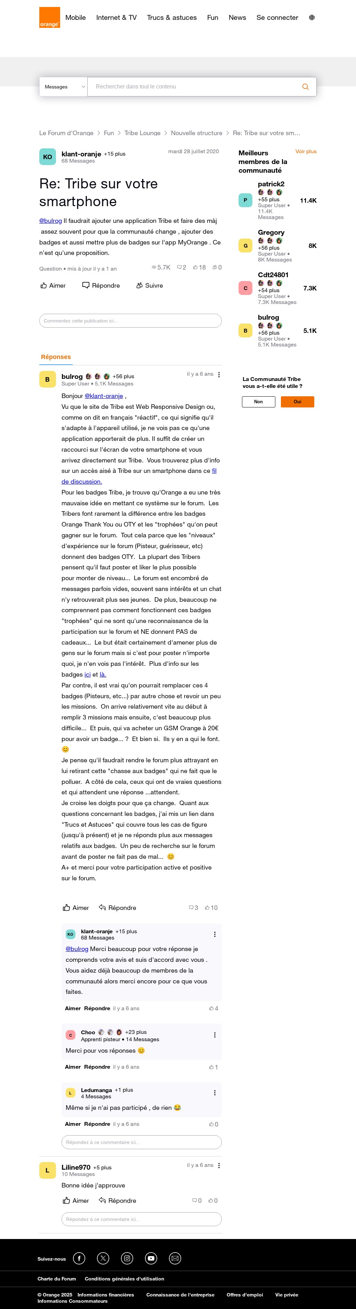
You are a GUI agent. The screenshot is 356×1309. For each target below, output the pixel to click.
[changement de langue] (312, 17)
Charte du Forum (57, 1279)
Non (258, 401)
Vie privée (286, 1295)
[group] (161, 267)
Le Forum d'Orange (66, 133)
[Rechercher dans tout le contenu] (305, 86)
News (237, 17)
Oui (297, 401)
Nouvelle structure (196, 133)
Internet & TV (116, 17)
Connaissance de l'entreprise (180, 1295)
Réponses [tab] (56, 356)
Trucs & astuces (172, 17)
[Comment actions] (219, 374)
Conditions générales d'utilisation (124, 1279)
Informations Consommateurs (73, 1301)
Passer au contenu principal (37, 5)
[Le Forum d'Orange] (49, 17)
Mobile (75, 17)
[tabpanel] (130, 799)
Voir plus (306, 151)
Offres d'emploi (245, 1295)
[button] (73, 1008)
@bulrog (50, 220)
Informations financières (106, 1295)
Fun (212, 17)
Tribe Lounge (142, 133)
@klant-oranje (104, 395)
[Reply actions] (215, 934)
